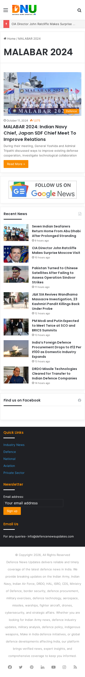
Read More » (16, 164)
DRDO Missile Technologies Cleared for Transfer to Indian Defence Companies (54, 374)
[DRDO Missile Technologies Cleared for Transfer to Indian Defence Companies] (16, 375)
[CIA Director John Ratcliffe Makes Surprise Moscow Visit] (16, 254)
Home (11, 38)
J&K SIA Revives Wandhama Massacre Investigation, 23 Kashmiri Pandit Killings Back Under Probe (56, 301)
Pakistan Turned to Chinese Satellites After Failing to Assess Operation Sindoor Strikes (55, 275)
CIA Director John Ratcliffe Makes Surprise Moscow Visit (56, 250)
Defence (9, 452)
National (9, 459)
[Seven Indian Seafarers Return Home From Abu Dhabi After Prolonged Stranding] (16, 232)
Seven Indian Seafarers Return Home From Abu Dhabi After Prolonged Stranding (56, 231)
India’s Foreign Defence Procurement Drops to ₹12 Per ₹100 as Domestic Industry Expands (56, 349)
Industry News (13, 445)
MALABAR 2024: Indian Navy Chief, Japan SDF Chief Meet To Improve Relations (40, 133)
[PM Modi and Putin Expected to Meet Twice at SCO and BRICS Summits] (16, 327)
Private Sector (13, 473)
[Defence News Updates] (24, 10)
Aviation (9, 466)
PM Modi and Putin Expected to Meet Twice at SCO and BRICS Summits (55, 326)
